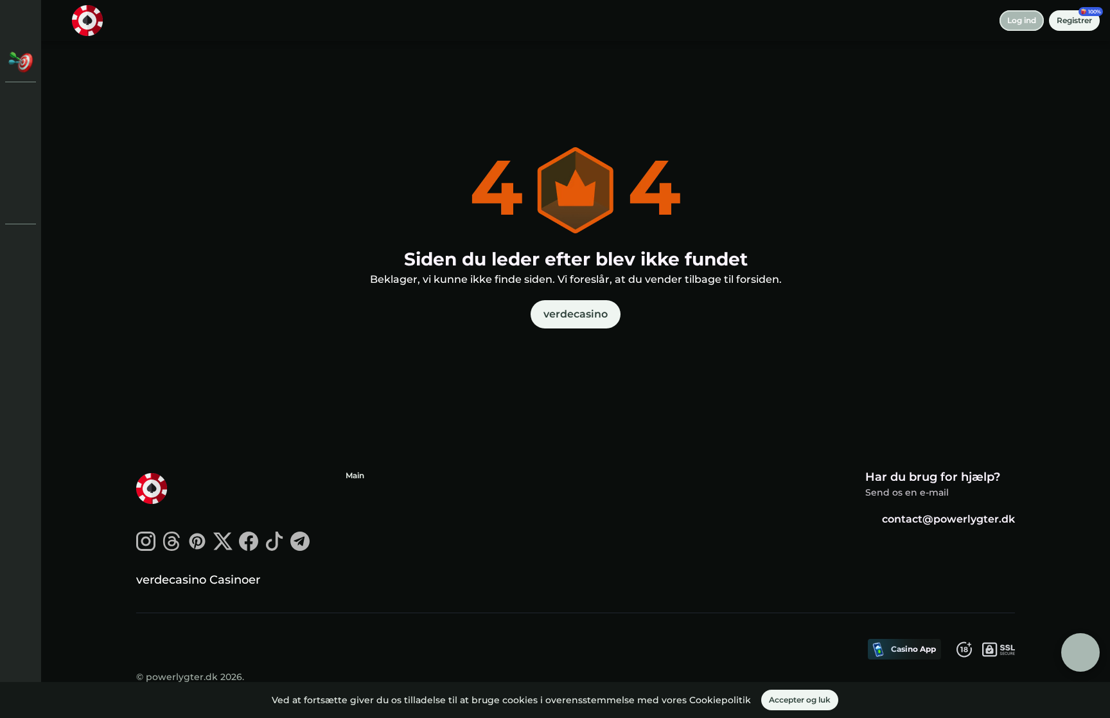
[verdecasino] (20, 102)
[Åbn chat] (1080, 652)
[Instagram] (145, 547)
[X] (223, 547)
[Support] (20, 244)
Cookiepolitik (720, 700)
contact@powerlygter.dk (948, 519)
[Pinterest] (197, 547)
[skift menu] (20, 20)
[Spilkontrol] (20, 203)
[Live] (20, 136)
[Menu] (59, 20)
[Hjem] (87, 20)
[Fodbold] (20, 169)
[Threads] (171, 547)
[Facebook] (248, 547)
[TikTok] (274, 547)
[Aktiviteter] (20, 61)
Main (355, 475)
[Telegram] (300, 547)
